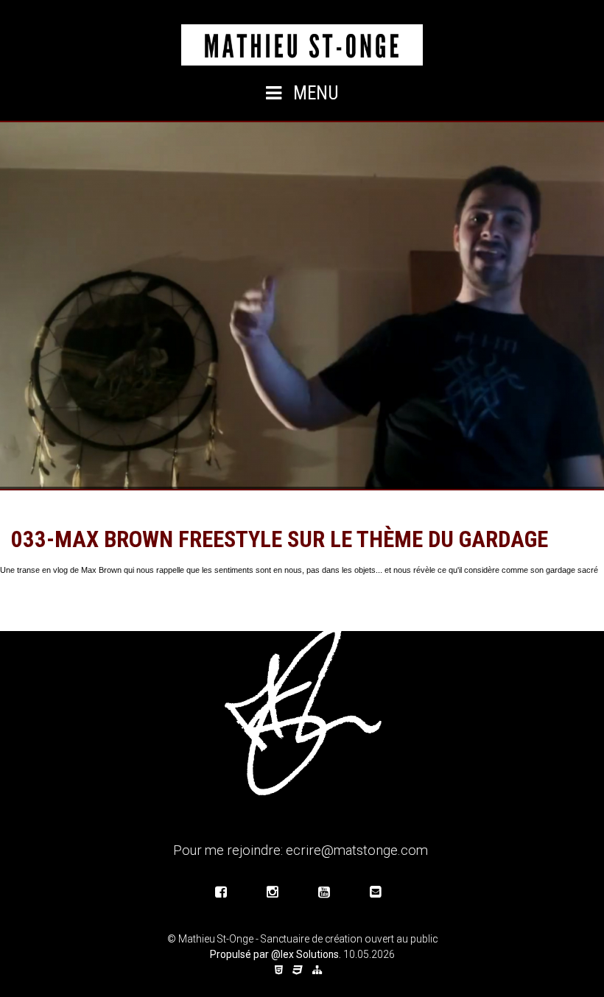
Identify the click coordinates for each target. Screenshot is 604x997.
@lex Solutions (305, 954)
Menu (314, 93)
